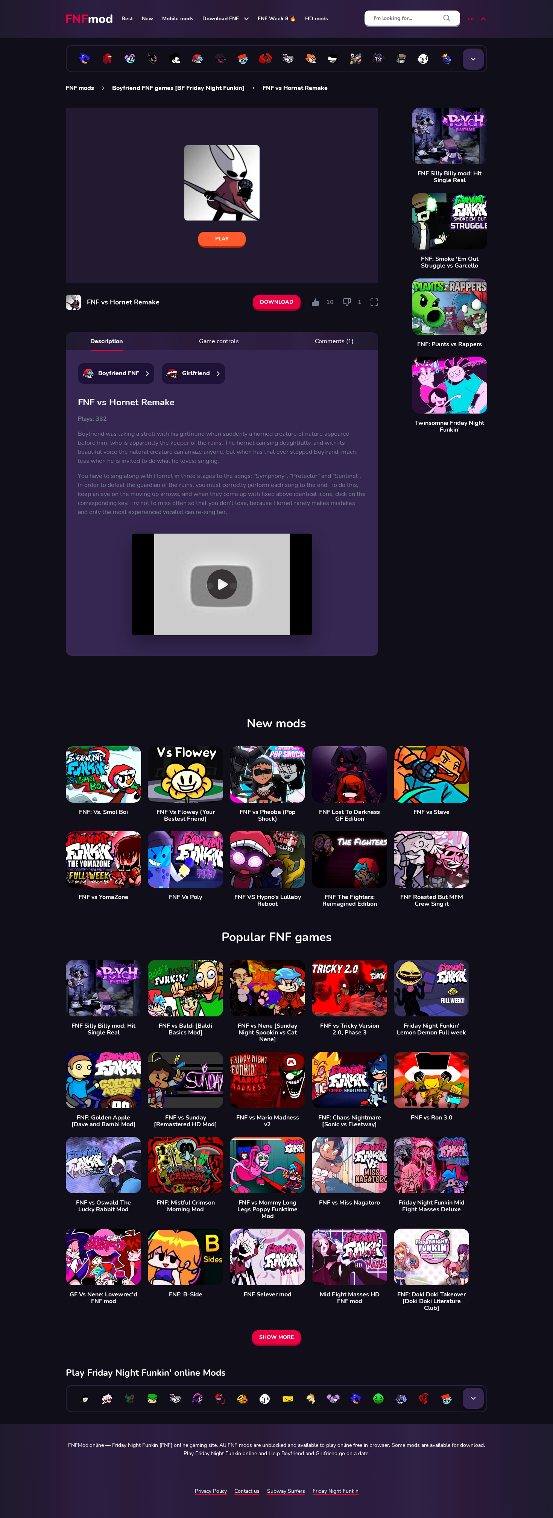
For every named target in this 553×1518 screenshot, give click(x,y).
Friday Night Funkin (336, 1491)
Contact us (247, 1491)
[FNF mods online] (90, 18)
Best (127, 18)
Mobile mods (177, 18)
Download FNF (220, 18)
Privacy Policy (211, 1491)
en (471, 18)
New (147, 18)
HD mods (316, 18)
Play (222, 238)
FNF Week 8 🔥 (277, 18)
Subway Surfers (286, 1491)
